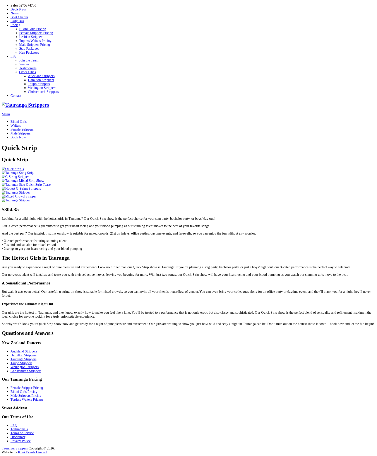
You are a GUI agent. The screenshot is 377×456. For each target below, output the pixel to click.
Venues (24, 64)
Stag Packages (29, 48)
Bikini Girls (18, 121)
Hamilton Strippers (41, 80)
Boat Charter (19, 17)
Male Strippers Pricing (34, 44)
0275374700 (23, 5)
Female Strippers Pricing (36, 33)
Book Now (18, 137)
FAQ (13, 425)
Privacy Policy (20, 441)
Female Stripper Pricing (26, 388)
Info (13, 56)
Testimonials (27, 68)
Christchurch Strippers (43, 92)
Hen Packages (29, 52)
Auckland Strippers (41, 76)
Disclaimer (17, 437)
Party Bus (17, 21)
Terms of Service (22, 433)
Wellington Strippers (42, 88)
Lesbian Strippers (31, 37)
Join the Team (28, 60)
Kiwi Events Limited (32, 452)
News (14, 13)
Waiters (15, 125)
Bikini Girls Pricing (32, 29)
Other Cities (27, 72)
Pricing (15, 25)
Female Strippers (22, 129)
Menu (6, 114)
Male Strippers (20, 133)
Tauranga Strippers (23, 359)
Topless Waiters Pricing (35, 41)
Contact (15, 95)
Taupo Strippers (39, 84)
